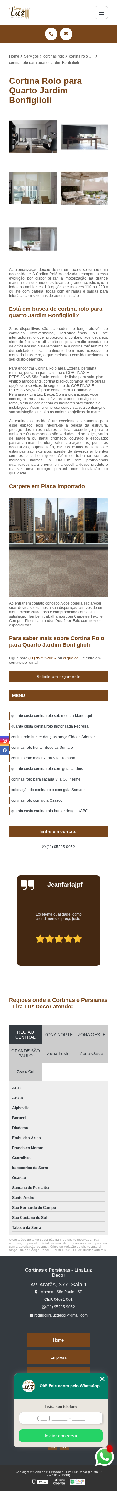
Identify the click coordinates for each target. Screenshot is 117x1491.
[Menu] (101, 12)
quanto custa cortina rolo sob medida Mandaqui (51, 716)
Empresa (58, 1357)
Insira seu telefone (61, 1406)
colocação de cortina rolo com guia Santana (48, 790)
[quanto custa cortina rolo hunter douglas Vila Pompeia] (33, 239)
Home (58, 1340)
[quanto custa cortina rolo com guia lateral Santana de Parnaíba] (84, 137)
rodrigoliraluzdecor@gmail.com (60, 1315)
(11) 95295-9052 (43, 658)
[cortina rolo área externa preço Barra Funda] (84, 188)
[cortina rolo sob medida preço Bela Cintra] (33, 137)
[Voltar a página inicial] (19, 12)
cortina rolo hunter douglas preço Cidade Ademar (53, 737)
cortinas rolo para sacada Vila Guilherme (45, 779)
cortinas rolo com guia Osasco (36, 800)
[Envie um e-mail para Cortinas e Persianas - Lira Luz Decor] (66, 34)
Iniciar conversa (61, 1435)
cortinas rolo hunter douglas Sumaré (42, 747)
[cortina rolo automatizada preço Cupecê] (33, 188)
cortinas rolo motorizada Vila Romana (43, 758)
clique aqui (72, 658)
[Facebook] (4, 750)
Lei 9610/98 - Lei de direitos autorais (79, 1250)
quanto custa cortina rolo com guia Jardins (47, 769)
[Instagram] (4, 741)
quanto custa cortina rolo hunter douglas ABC (49, 811)
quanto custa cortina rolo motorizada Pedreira (50, 726)
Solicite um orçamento (58, 676)
